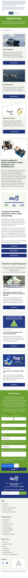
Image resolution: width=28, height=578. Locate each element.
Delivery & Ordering (8, 524)
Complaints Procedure (9, 534)
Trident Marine (14, 255)
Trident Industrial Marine (9, 512)
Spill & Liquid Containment (10, 508)
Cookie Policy (6, 532)
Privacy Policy (6, 5)
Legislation (5, 548)
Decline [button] (16, 13)
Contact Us (6, 522)
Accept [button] (11, 13)
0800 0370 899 (14, 485)
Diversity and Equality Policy (10, 554)
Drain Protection (7, 510)
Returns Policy (6, 526)
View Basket (6, 520)
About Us (5, 542)
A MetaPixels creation (21, 571)
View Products (14, 63)
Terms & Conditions (8, 530)
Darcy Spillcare (14, 250)
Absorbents (6, 503)
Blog (4, 546)
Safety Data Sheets (8, 552)
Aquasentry (14, 246)
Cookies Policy (12, 5)
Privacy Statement (7, 528)
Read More (14, 307)
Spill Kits (5, 506)
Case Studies (6, 550)
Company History (7, 544)
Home (2, 30)
